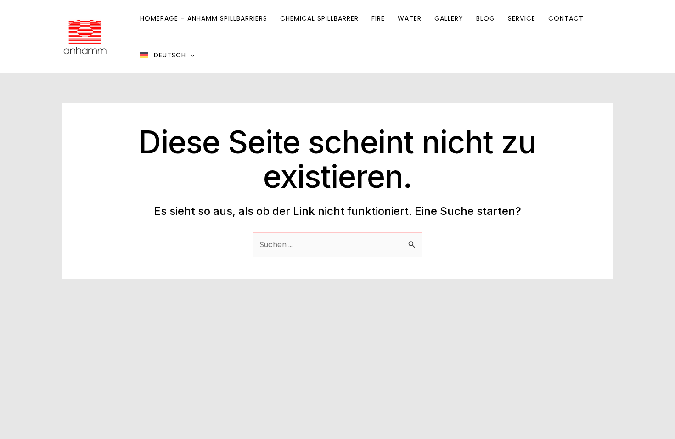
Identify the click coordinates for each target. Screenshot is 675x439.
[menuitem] (167, 55)
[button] (190, 55)
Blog (485, 18)
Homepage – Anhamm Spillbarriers (203, 18)
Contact (566, 18)
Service (521, 18)
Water (410, 18)
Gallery (448, 18)
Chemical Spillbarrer (319, 18)
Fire (378, 18)
